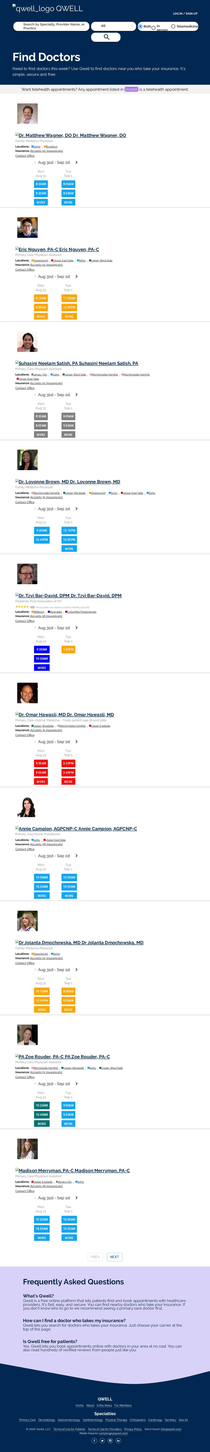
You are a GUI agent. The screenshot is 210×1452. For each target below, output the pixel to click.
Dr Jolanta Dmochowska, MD (113, 942)
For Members (122, 1405)
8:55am (41, 425)
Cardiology (155, 1419)
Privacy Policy (133, 1429)
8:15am (41, 298)
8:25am (68, 1000)
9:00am (68, 416)
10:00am (42, 658)
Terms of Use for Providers (105, 1429)
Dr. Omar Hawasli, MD (90, 714)
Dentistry (170, 1419)
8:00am (41, 184)
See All (183, 1419)
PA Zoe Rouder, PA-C (87, 1056)
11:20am (69, 298)
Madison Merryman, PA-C (102, 1170)
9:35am (41, 763)
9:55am (41, 772)
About (90, 1405)
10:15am (42, 991)
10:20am (42, 886)
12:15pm (69, 530)
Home (80, 1405)
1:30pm (68, 649)
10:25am (42, 1219)
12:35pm (69, 539)
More (41, 202)
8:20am (41, 193)
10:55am (42, 1228)
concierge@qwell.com (113, 1433)
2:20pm (68, 763)
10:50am (69, 886)
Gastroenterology (69, 1419)
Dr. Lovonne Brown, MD (95, 481)
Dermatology (46, 1419)
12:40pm (42, 539)
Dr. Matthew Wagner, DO (99, 135)
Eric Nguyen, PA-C (79, 249)
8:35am (41, 307)
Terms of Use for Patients (69, 1429)
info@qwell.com (171, 1429)
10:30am (69, 877)
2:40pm (68, 772)
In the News (104, 1405)
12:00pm (69, 307)
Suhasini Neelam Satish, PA (108, 363)
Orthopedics (137, 1419)
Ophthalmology (93, 1419)
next (114, 1257)
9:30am (42, 649)
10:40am (42, 1114)
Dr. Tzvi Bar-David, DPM (96, 595)
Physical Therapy (116, 1419)
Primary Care (27, 1419)
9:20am (68, 425)
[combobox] (23, 26)
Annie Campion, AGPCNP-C (107, 828)
